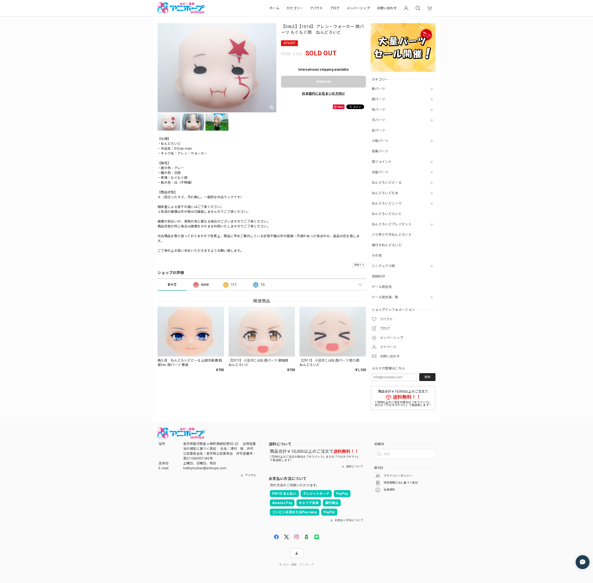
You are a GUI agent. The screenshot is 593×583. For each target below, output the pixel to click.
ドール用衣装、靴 (385, 297)
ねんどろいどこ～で (387, 203)
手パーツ (378, 120)
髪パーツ (378, 89)
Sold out (323, 81)
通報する (359, 264)
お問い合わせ (387, 8)
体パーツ (378, 109)
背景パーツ (380, 151)
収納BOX (378, 276)
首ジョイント (382, 162)
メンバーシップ (358, 8)
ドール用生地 (382, 287)
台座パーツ (380, 172)
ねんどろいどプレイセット (392, 224)
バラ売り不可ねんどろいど (392, 234)
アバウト (316, 8)
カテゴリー (294, 8)
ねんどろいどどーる (387, 182)
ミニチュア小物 (383, 266)
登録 (427, 377)
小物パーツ (380, 141)
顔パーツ (378, 99)
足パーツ (378, 130)
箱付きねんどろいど (387, 245)
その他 (377, 255)
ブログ (335, 8)
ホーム (274, 8)
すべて (172, 285)
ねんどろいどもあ (385, 193)
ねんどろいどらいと (387, 214)
